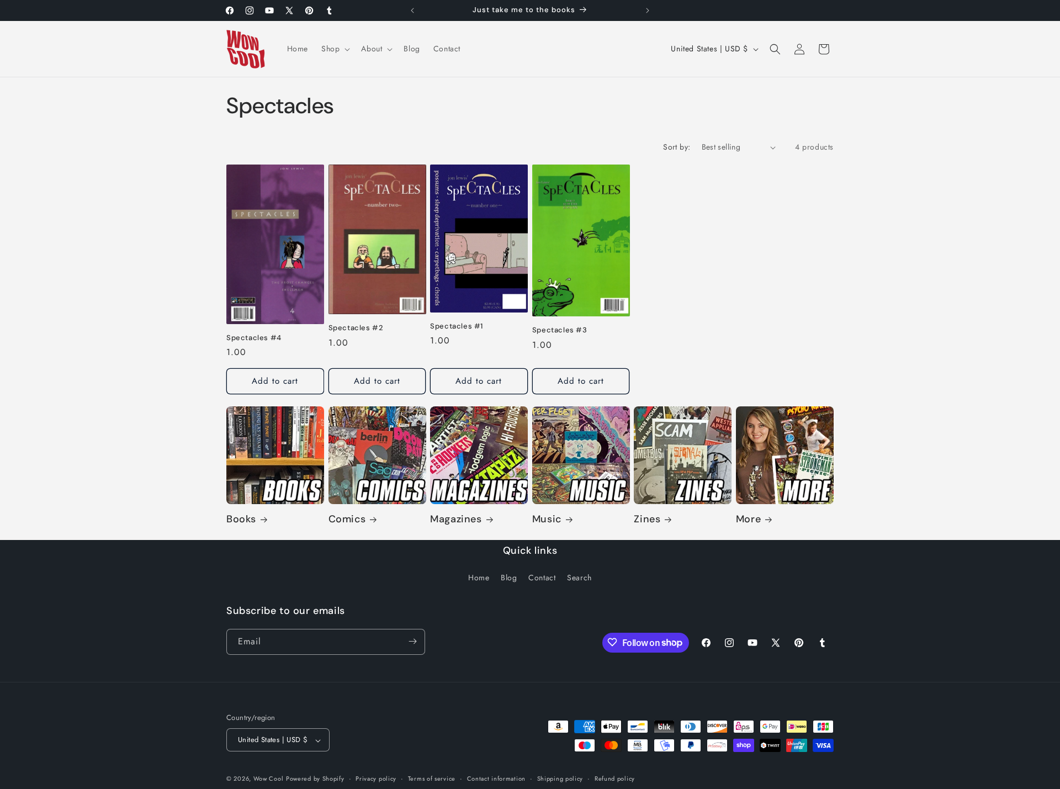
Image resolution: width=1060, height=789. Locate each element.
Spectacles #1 (456, 326)
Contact (541, 578)
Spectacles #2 (356, 328)
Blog (509, 578)
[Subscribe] (412, 641)
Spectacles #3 (559, 330)
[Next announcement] (647, 10)
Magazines (455, 519)
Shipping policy (560, 778)
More (748, 519)
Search (579, 578)
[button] (334, 48)
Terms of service (431, 778)
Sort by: (676, 146)
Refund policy (615, 778)
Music (546, 519)
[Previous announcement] (412, 10)
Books (241, 519)
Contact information (496, 778)
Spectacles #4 (254, 337)
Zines (647, 519)
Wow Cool (268, 779)
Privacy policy (376, 778)
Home (478, 578)
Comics (347, 519)
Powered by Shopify (315, 779)
